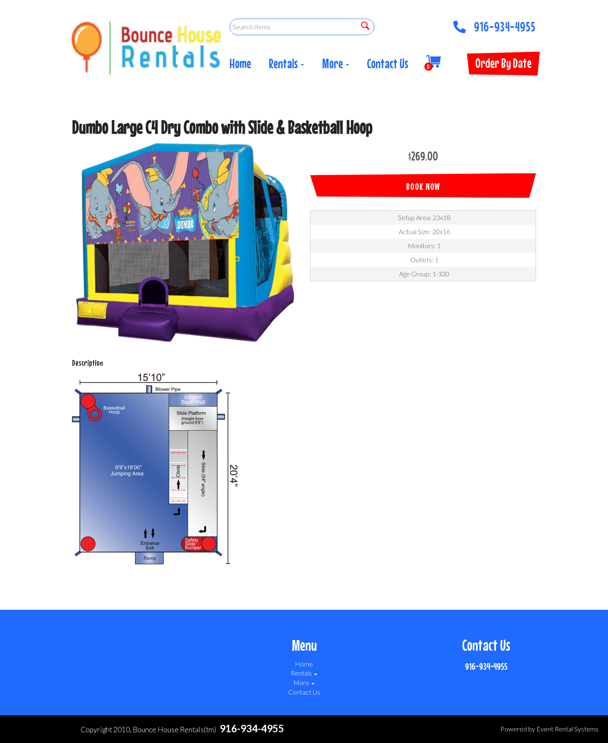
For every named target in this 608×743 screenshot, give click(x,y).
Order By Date (503, 63)
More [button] (333, 63)
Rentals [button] (284, 63)
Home (240, 63)
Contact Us (387, 63)
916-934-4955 (505, 24)
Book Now (423, 186)
